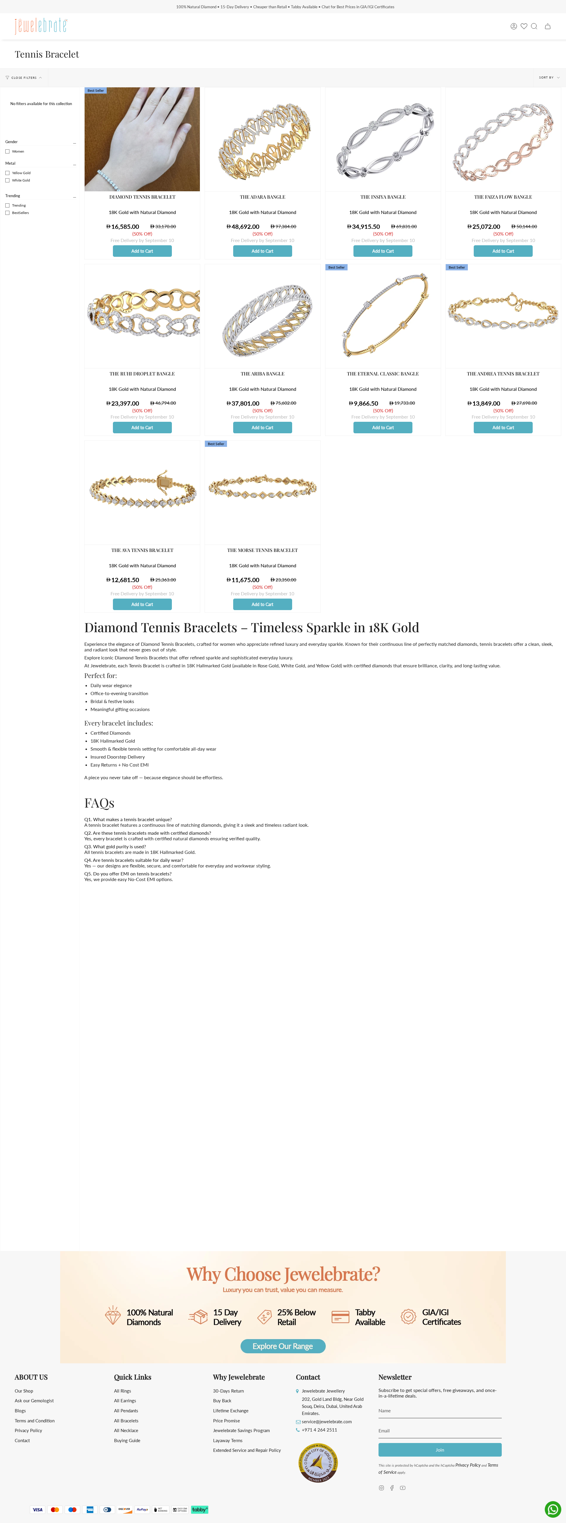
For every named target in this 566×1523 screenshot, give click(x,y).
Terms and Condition (35, 1420)
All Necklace (126, 1430)
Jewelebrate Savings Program (241, 1430)
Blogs (20, 1410)
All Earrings (125, 1400)
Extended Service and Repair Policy (247, 1450)
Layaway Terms (228, 1440)
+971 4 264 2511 (319, 1429)
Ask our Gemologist (34, 1400)
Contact (22, 1440)
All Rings (122, 1390)
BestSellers (20, 213)
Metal (10, 163)
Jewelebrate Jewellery (323, 1390)
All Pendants (126, 1410)
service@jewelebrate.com (327, 1421)
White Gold (21, 180)
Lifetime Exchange (231, 1410)
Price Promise (226, 1420)
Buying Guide (127, 1440)
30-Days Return (228, 1390)
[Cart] (548, 26)
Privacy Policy (28, 1430)
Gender (11, 141)
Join (440, 1449)
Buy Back (222, 1400)
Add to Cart (142, 251)
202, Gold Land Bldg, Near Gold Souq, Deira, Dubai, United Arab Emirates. (332, 1406)
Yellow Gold (21, 173)
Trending (12, 195)
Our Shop (24, 1390)
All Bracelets (126, 1420)
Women (18, 151)
